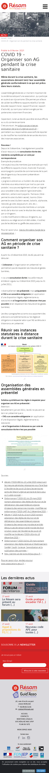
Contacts (25, 716)
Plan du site (24, 724)
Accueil (3, 38)
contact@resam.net (26, 709)
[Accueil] (13, 6)
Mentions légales (24, 719)
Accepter (41, 771)
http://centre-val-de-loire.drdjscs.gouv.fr (22, 554)
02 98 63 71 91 (25, 706)
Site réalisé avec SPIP (24, 721)
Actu (9, 38)
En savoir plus (28, 771)
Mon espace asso (24, 729)
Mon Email (7, 661)
